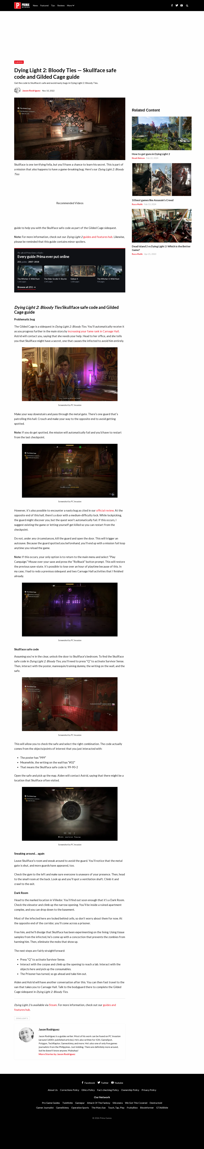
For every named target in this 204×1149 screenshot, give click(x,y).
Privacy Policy (149, 1089)
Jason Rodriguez (31, 90)
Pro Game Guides (51, 1102)
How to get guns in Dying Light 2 (151, 154)
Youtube (118, 1082)
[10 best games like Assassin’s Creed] (162, 180)
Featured (44, 5)
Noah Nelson (138, 158)
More (72, 7)
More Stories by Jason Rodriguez (57, 1054)
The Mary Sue (98, 1107)
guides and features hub (97, 236)
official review (105, 510)
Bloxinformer (147, 1107)
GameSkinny (62, 1107)
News (35, 5)
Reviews (61, 5)
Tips (53, 5)
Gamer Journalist (45, 1107)
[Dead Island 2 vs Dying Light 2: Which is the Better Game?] (162, 226)
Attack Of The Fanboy (98, 1102)
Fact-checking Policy (108, 1089)
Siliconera (118, 1102)
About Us (71, 4)
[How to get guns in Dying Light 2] (162, 134)
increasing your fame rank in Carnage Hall (93, 331)
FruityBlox (132, 1107)
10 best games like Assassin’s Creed (152, 200)
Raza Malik (137, 204)
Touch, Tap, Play (116, 1107)
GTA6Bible (162, 1107)
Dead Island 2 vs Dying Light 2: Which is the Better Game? (161, 248)
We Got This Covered (136, 1102)
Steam (53, 1005)
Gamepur (80, 1102)
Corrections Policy (69, 1089)
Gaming (19, 62)
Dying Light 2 (22, 1018)
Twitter (104, 1082)
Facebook (89, 1082)
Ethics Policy (88, 1089)
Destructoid (156, 1102)
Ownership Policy (130, 1089)
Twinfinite (67, 1102)
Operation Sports (80, 1107)
